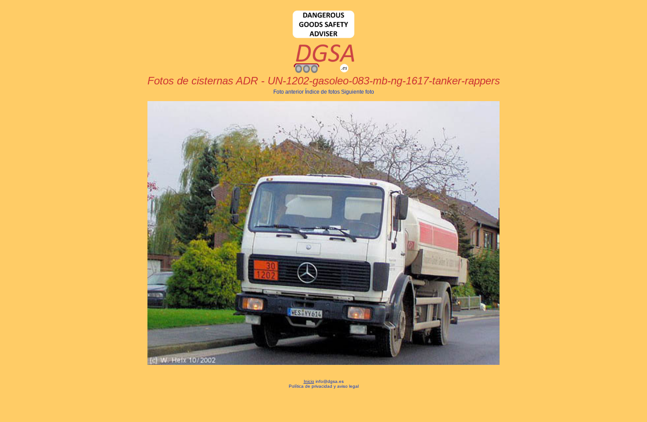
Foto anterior (288, 92)
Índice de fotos (322, 92)
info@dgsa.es (330, 381)
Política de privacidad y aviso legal (324, 386)
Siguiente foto (357, 92)
